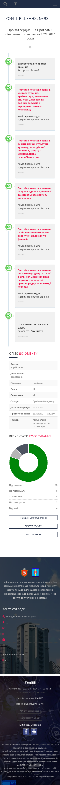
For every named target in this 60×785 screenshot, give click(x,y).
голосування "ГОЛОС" (44, 744)
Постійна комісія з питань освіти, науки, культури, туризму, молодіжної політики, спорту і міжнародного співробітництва (34, 149)
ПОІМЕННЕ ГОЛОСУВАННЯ (33, 517)
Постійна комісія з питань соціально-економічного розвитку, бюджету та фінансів (34, 234)
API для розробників (29, 710)
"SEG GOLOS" (29, 776)
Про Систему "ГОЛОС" (29, 717)
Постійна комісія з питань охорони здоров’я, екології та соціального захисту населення (35, 193)
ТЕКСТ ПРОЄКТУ (33, 526)
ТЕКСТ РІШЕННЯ (33, 534)
